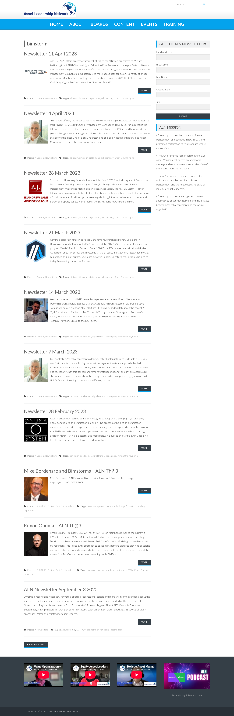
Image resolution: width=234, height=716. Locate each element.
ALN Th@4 (81, 629)
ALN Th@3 (41, 506)
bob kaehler (85, 336)
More (144, 90)
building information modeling (130, 506)
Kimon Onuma (121, 98)
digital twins (94, 98)
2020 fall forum (68, 629)
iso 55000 (129, 570)
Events (149, 24)
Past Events (61, 506)
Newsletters (51, 98)
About (76, 24)
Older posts (37, 644)
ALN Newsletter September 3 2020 (60, 589)
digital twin (29, 510)
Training (173, 24)
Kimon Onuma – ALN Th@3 (52, 525)
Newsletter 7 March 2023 (51, 351)
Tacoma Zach (116, 629)
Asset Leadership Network (63, 711)
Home (56, 24)
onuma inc (29, 574)
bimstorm (83, 98)
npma (131, 98)
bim (112, 570)
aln (89, 570)
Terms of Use (195, 695)
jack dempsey (107, 98)
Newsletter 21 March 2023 (52, 232)
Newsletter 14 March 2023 (52, 292)
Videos (71, 506)
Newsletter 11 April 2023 (50, 53)
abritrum (74, 98)
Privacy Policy (178, 695)
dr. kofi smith (103, 629)
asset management (97, 506)
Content (124, 24)
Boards (99, 24)
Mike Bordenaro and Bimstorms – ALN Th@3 (71, 471)
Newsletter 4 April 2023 (49, 113)
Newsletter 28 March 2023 (52, 173)
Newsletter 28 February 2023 (55, 411)
